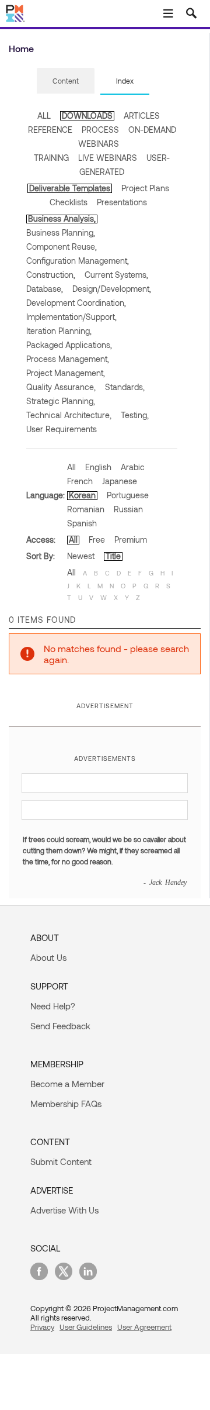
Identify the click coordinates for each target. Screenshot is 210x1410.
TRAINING (51, 158)
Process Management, (67, 359)
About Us (48, 957)
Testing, (135, 415)
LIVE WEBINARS (107, 158)
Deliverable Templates (69, 188)
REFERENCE (50, 130)
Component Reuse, (61, 246)
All (71, 467)
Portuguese (128, 495)
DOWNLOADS (87, 115)
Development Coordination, (76, 303)
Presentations (122, 202)
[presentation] (66, 80)
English (98, 467)
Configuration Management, (77, 261)
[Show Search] (191, 13)
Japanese (119, 481)
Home (21, 48)
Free (97, 539)
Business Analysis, (62, 218)
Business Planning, (60, 232)
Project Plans (145, 188)
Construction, (50, 275)
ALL (44, 115)
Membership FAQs (66, 1103)
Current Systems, (116, 275)
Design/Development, (111, 289)
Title (113, 556)
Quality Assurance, (61, 387)
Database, (44, 289)
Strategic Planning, (60, 401)
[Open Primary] (168, 13)
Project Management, (65, 373)
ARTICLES (142, 115)
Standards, (125, 387)
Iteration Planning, (59, 331)
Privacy (42, 1327)
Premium (130, 539)
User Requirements (61, 429)
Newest (80, 556)
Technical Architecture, (68, 415)
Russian (128, 509)
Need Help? (52, 1006)
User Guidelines (86, 1327)
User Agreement (144, 1327)
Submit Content (61, 1161)
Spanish (82, 523)
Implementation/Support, (71, 317)
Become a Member (67, 1083)
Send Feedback (60, 1026)
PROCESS (100, 130)
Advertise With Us (64, 1210)
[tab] (65, 81)
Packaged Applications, (69, 345)
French (80, 481)
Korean (82, 495)
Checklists (69, 202)
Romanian (85, 509)
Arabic (133, 467)
